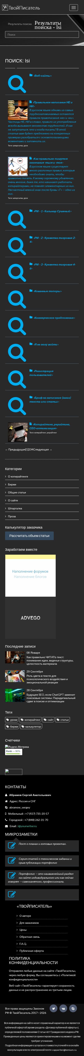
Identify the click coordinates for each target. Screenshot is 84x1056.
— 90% (13, 751)
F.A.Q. (23, 943)
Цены (23, 929)
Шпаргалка (15, 508)
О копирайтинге (18, 476)
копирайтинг (32, 719)
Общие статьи (17, 492)
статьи (65, 719)
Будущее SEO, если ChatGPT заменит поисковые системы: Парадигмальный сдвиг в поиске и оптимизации (51, 698)
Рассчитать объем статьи (29, 535)
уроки (13, 719)
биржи (14, 726)
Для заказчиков (29, 922)
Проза (12, 516)
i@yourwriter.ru (27, 826)
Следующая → (42, 449)
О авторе (25, 915)
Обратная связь (30, 936)
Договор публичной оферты (61, 1027)
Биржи (12, 484)
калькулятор (33, 726)
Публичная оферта (32, 950)
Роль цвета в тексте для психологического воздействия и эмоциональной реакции (47, 679)
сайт (50, 719)
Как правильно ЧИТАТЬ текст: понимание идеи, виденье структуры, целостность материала (50, 660)
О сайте (13, 500)
